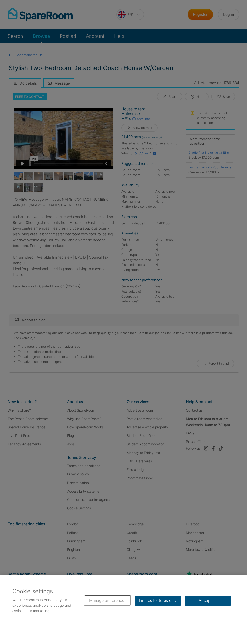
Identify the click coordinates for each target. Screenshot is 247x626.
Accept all (208, 600)
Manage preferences (107, 600)
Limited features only (158, 600)
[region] (123, 600)
